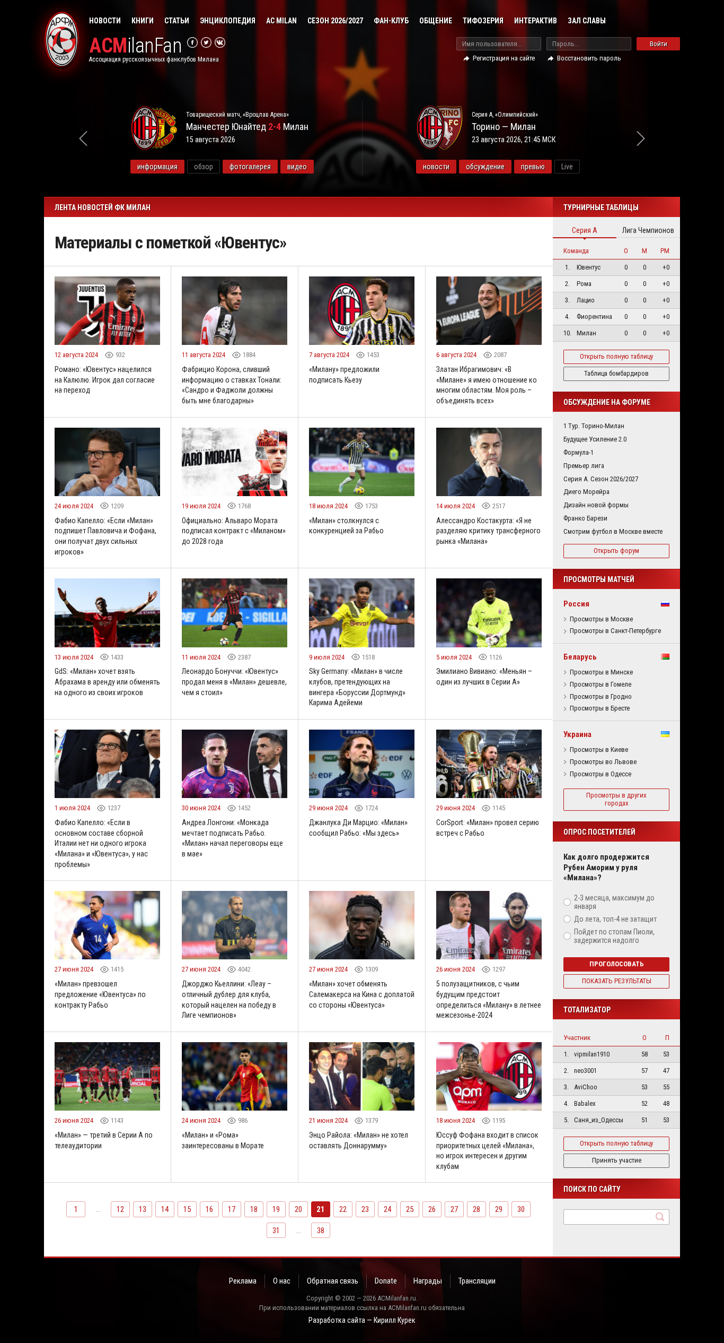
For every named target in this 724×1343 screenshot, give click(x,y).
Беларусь (580, 657)
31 (276, 1230)
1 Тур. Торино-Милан (593, 426)
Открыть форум (616, 550)
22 (343, 1209)
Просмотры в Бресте (600, 708)
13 (142, 1209)
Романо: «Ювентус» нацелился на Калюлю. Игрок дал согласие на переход (105, 379)
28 (476, 1209)
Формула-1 (578, 452)
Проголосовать (616, 964)
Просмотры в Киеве (599, 749)
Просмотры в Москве (601, 619)
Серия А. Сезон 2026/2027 (600, 479)
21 (320, 1209)
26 (432, 1209)
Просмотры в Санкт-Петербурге (615, 631)
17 (231, 1209)
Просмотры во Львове (603, 762)
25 (409, 1209)
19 (276, 1209)
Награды (427, 1281)
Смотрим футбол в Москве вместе (613, 531)
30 (521, 1209)
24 (387, 1209)
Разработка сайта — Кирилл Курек (362, 1320)
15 (187, 1209)
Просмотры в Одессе (600, 774)
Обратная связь (332, 1281)
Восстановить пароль (589, 58)
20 (298, 1209)
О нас (281, 1281)
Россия (576, 604)
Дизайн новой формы (596, 505)
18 (254, 1209)
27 (454, 1209)
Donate (386, 1281)
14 (165, 1209)
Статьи (176, 20)
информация (157, 166)
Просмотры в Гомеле (600, 684)
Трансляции (477, 1281)
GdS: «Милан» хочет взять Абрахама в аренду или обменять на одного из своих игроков (107, 681)
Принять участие (616, 1160)
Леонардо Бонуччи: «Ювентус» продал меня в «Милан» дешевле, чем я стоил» (234, 681)
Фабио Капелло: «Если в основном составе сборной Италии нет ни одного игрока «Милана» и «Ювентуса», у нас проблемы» (101, 843)
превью (533, 166)
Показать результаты (616, 981)
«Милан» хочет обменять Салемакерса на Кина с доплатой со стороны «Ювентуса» (361, 994)
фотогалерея (250, 166)
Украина (577, 734)
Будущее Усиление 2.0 (594, 439)
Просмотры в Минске (601, 672)
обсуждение (485, 166)
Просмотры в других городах (616, 799)
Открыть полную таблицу (616, 356)
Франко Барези (585, 518)
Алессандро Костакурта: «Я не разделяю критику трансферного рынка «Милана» (488, 530)
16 (209, 1209)
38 (320, 1230)
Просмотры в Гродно (601, 696)
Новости (105, 20)
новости (436, 166)
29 (498, 1209)
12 (120, 1209)
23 (365, 1209)
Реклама (243, 1281)
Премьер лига (583, 466)
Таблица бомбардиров (616, 373)
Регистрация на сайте (504, 58)
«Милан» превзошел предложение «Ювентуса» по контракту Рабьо (100, 994)
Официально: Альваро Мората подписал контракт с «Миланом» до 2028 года (234, 530)
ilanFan (135, 45)
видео (297, 166)
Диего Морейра (586, 492)
